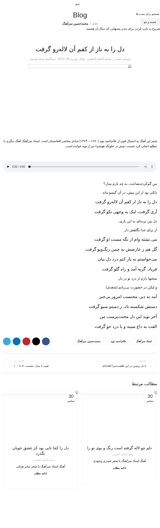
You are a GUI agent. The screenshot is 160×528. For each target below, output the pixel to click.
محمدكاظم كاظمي (122, 454)
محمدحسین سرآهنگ (120, 440)
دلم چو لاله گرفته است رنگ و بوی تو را (119, 448)
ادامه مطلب (119, 467)
